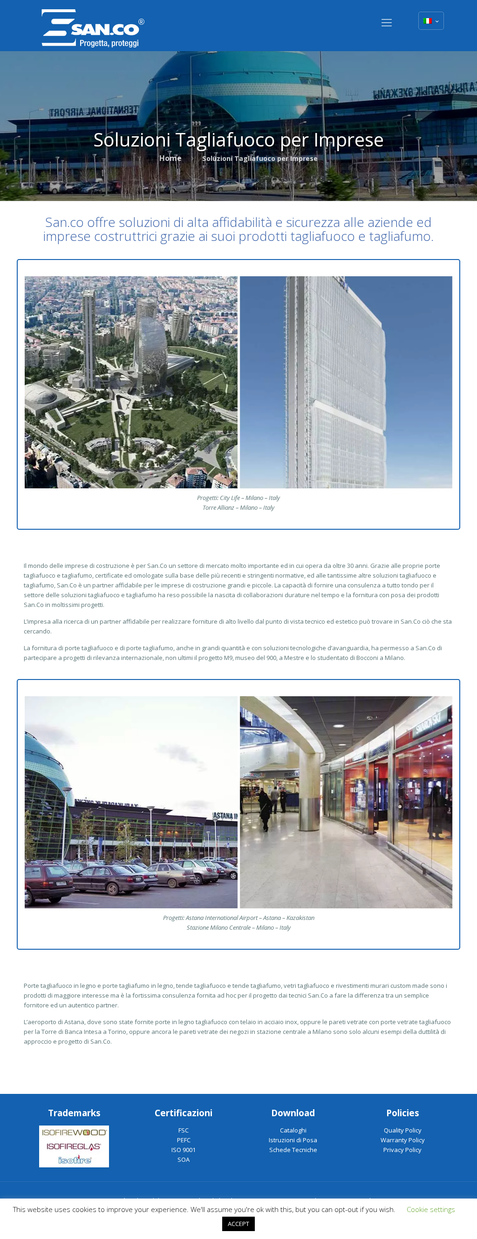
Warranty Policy (403, 1140)
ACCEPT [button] (238, 1223)
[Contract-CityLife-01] (131, 382)
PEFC (184, 1140)
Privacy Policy (402, 1150)
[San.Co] (93, 25)
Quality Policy (403, 1130)
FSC (183, 1130)
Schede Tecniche (293, 1150)
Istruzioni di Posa (293, 1140)
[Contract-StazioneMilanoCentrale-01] (346, 802)
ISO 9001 (183, 1150)
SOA (183, 1159)
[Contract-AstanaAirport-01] (131, 802)
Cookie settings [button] (431, 1209)
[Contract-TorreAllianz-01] (346, 382)
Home (170, 158)
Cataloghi (293, 1130)
